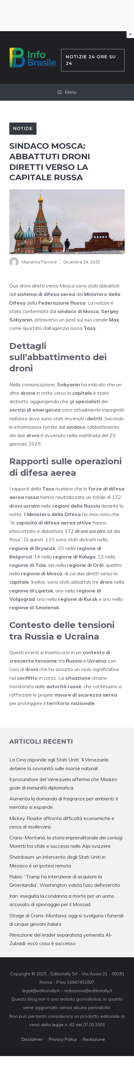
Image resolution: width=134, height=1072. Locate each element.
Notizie (23, 128)
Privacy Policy (63, 1039)
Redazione (94, 1039)
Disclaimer (32, 1039)
